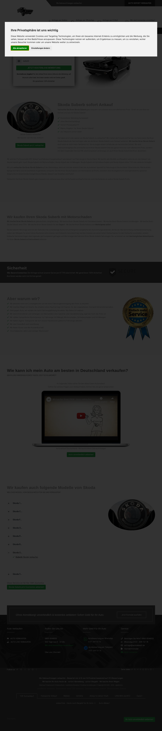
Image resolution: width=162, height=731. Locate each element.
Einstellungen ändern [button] (40, 48)
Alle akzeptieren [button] (20, 48)
